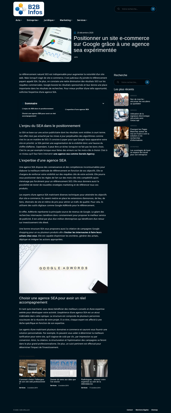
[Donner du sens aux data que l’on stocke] (63, 368)
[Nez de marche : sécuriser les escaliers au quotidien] (121, 99)
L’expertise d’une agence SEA (77, 109)
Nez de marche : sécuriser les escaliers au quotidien (140, 101)
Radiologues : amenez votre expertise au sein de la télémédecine (93, 381)
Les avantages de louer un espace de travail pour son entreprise (140, 152)
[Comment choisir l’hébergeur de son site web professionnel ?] (32, 368)
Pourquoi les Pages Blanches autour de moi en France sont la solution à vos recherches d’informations (139, 134)
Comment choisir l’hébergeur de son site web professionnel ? (32, 381)
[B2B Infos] (29, 9)
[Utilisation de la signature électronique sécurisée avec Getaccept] (121, 115)
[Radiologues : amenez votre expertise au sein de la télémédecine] (94, 368)
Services (22, 388)
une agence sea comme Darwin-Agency (73, 153)
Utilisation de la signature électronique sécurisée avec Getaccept (139, 117)
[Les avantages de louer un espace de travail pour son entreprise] (121, 150)
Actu (76, 57)
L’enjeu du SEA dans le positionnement (37, 109)
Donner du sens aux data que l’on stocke (63, 380)
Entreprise (134, 147)
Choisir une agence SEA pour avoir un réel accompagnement (39, 115)
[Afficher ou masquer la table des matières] (71, 103)
